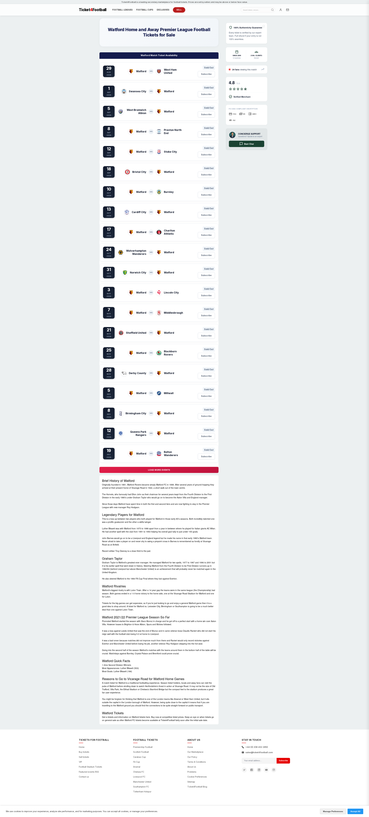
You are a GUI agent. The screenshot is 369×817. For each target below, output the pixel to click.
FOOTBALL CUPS (144, 10)
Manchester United (142, 782)
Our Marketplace (195, 752)
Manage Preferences (333, 811)
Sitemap (191, 782)
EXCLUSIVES (163, 10)
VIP (80, 762)
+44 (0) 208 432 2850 (256, 747)
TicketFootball (93, 10)
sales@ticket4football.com (259, 752)
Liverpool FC (139, 776)
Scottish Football (141, 752)
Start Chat (246, 144)
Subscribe (206, 74)
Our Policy (192, 757)
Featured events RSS (89, 772)
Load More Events (159, 470)
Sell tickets (84, 757)
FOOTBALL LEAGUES (122, 10)
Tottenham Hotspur (142, 791)
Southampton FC (141, 786)
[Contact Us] (287, 9)
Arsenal (136, 767)
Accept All (355, 811)
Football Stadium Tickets (90, 767)
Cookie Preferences (197, 776)
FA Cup (136, 762)
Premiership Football (143, 747)
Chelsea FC (138, 772)
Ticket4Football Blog (197, 786)
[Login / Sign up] (280, 9)
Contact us (84, 776)
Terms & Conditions (196, 762)
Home (81, 747)
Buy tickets (84, 752)
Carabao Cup (139, 757)
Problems (191, 772)
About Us (191, 767)
